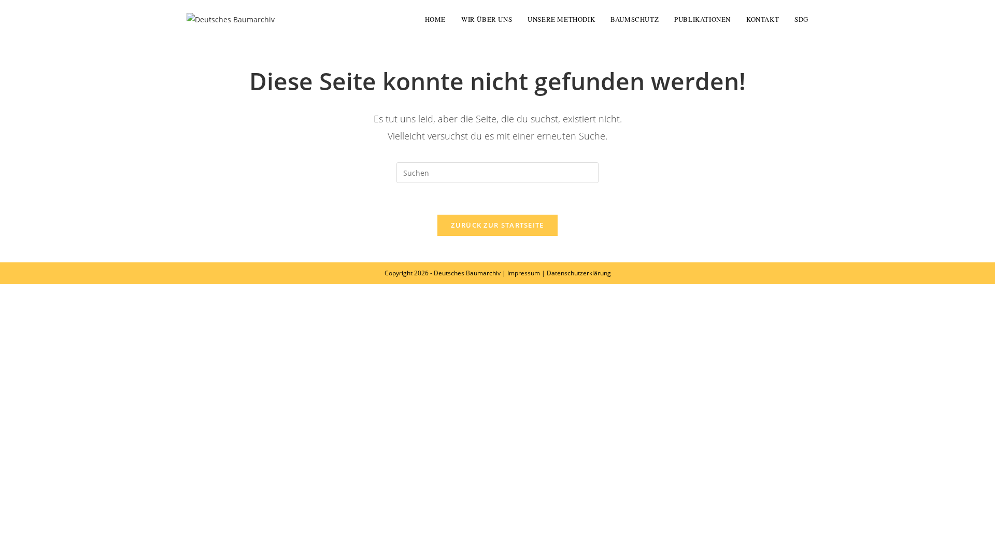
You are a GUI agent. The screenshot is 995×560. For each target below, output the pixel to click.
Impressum (523, 273)
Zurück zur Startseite (497, 225)
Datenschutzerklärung (579, 273)
